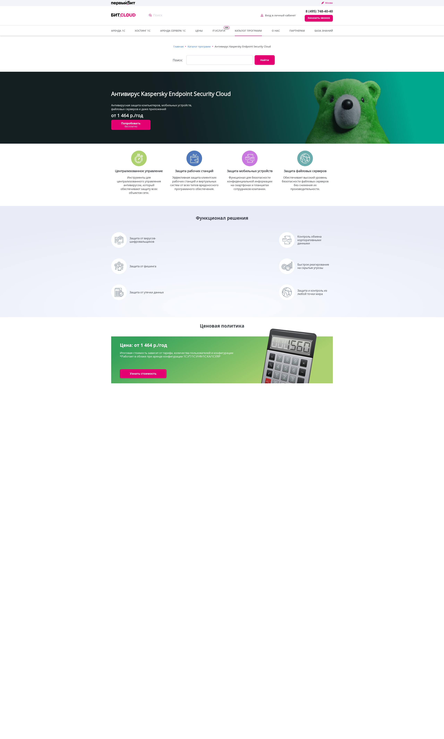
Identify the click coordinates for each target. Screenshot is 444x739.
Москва (329, 2)
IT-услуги (218, 30)
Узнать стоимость (143, 373)
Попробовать (130, 124)
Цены (199, 30)
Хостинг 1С (142, 30)
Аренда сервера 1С (173, 30)
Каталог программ (248, 30)
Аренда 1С (118, 30)
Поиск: (178, 60)
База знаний (324, 30)
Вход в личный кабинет (280, 15)
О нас (276, 30)
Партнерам (297, 30)
